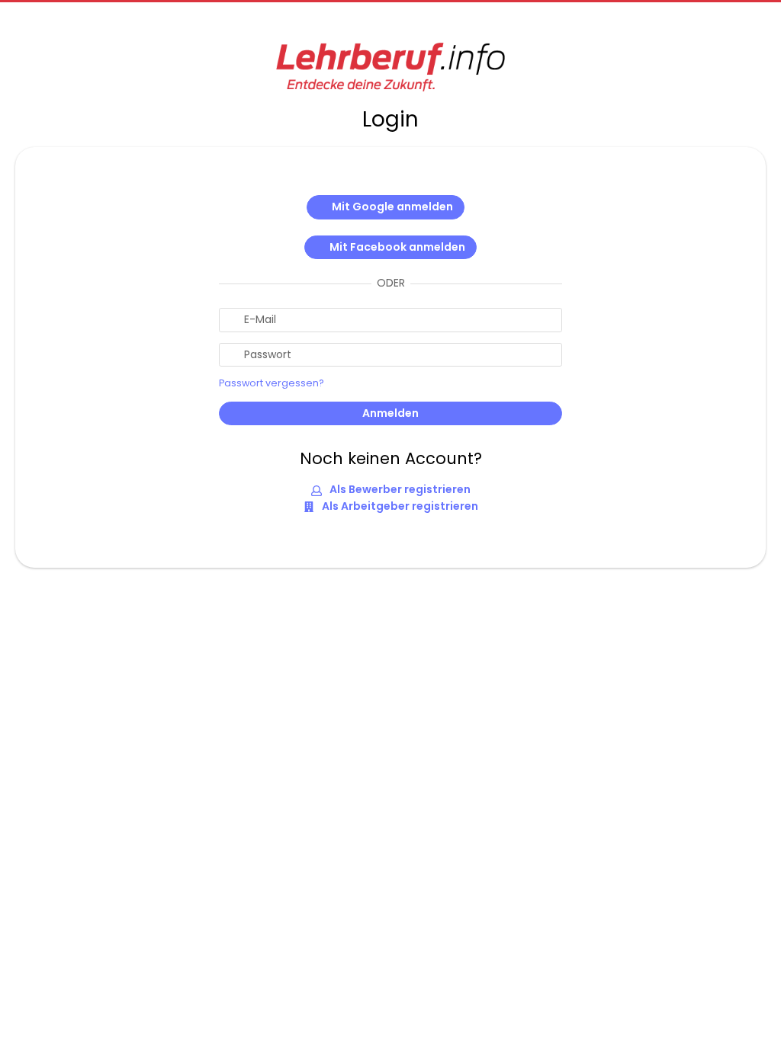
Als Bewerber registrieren (399, 489)
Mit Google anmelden (392, 206)
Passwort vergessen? (271, 382)
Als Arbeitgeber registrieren (399, 506)
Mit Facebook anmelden (397, 247)
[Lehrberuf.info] (390, 67)
